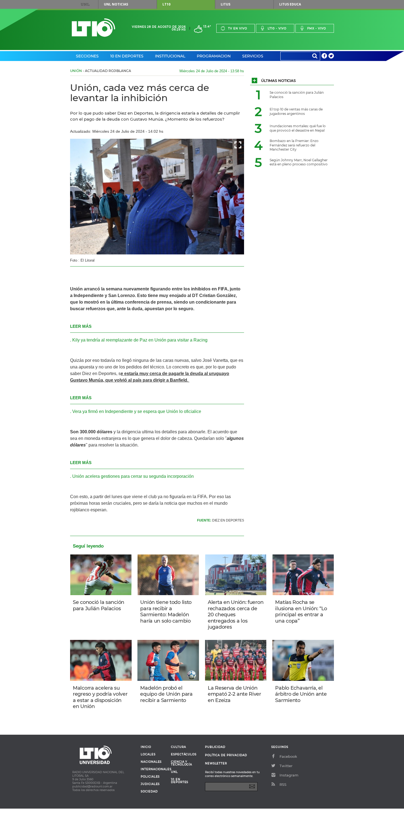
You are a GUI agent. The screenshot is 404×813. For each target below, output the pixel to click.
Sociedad (149, 791)
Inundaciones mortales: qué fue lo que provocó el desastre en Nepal (298, 128)
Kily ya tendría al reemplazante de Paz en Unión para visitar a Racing (139, 340)
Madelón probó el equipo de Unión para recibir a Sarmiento (166, 694)
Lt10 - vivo (277, 28)
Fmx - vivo (316, 28)
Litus (225, 4)
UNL (85, 4)
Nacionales (151, 762)
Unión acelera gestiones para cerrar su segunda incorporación (133, 476)
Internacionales (154, 769)
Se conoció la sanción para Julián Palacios (98, 605)
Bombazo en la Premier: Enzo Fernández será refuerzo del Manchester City (294, 145)
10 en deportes (180, 781)
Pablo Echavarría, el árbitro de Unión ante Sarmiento (300, 694)
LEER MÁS (81, 326)
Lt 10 (93, 27)
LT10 (166, 4)
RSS (283, 784)
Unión (76, 71)
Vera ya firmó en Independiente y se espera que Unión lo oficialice (136, 411)
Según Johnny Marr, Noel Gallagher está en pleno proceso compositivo (299, 162)
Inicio (146, 747)
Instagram (289, 775)
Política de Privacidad (226, 755)
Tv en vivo (237, 28)
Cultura (178, 747)
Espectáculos (184, 754)
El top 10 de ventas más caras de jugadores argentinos (296, 111)
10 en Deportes (126, 56)
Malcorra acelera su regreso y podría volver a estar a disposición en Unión (100, 697)
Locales (148, 754)
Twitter (286, 766)
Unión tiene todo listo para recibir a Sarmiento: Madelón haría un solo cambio (166, 611)
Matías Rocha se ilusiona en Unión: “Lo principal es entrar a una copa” (301, 611)
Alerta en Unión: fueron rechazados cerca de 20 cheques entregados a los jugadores (235, 614)
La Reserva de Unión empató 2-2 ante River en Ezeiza (234, 694)
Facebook (288, 756)
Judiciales (150, 784)
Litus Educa (290, 4)
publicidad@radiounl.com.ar (92, 786)
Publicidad (215, 747)
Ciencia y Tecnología (181, 763)
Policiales (150, 776)
